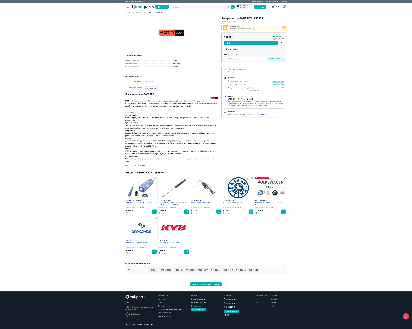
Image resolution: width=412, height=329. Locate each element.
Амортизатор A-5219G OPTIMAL (234, 202)
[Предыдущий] (128, 187)
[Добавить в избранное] (281, 43)
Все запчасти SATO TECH (135, 165)
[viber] (228, 315)
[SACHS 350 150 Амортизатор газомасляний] (141, 228)
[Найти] (233, 7)
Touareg (148, 81)
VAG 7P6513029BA (261, 200)
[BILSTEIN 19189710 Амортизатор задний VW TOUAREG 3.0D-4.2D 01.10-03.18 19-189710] (173, 188)
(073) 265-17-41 (231, 307)
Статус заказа (196, 306)
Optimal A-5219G (229, 200)
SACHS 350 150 (131, 240)
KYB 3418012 (163, 240)
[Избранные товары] (277, 7)
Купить (232, 43)
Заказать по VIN (199, 309)
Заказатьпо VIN (261, 7)
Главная (129, 12)
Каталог (163, 7)
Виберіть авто (235, 27)
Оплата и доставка (257, 2)
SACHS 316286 (196, 200)
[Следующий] (154, 187)
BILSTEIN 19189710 (165, 200)
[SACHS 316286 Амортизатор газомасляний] (206, 188)
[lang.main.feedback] (406, 316)
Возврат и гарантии (198, 302)
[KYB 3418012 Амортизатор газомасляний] (173, 228)
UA (247, 2)
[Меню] (127, 7)
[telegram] (225, 315)
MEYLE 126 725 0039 (133, 200)
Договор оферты (164, 306)
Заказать (274, 59)
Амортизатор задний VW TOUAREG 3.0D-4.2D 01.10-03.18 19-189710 (173, 203)
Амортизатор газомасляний (201, 202)
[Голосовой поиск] (228, 7)
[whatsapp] (232, 315)
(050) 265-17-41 (231, 299)
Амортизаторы (140, 12)
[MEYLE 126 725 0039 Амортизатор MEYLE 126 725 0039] (141, 188)
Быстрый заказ (231, 54)
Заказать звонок (232, 311)
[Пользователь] (268, 7)
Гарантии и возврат (272, 2)
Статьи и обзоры (164, 316)
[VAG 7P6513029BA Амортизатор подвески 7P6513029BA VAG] (270, 188)
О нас (160, 302)
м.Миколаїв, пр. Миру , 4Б (135, 2)
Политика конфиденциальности (170, 309)
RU (128, 303)
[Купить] (154, 212)
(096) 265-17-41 (231, 303)
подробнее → (264, 106)
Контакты (284, 2)
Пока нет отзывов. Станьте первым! (206, 284)
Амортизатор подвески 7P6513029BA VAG (268, 203)
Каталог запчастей (165, 313)
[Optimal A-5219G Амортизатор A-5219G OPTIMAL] (238, 188)
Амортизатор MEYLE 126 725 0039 (138, 202)
